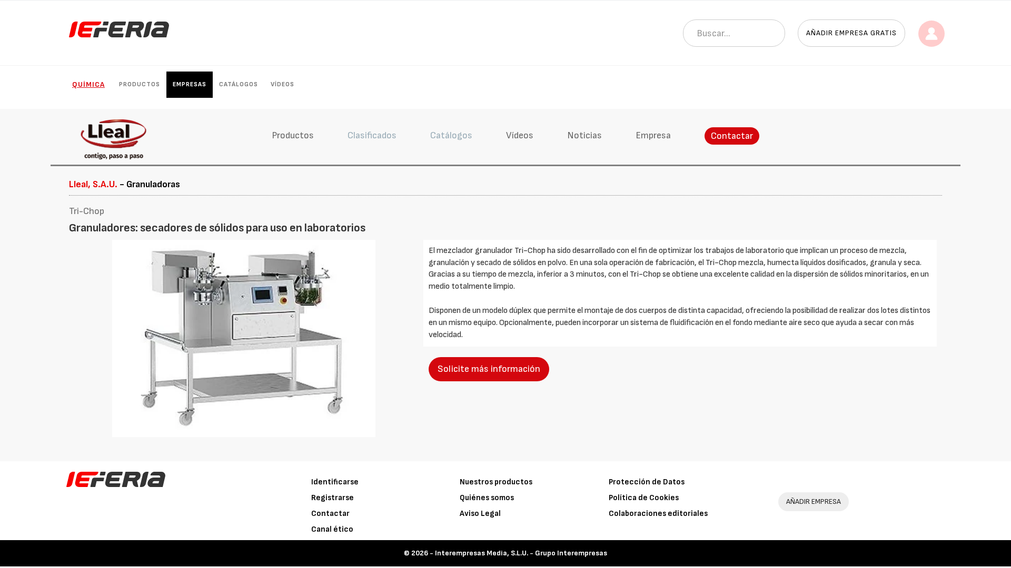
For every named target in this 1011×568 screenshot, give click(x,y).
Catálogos (238, 84)
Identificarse (335, 482)
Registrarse (332, 498)
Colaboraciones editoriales (658, 514)
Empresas (189, 84)
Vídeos (282, 84)
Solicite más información (489, 368)
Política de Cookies (644, 498)
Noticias (584, 135)
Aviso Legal (480, 514)
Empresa (653, 135)
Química (88, 84)
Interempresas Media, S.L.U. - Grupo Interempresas (521, 553)
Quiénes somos (487, 498)
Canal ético (332, 529)
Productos (139, 84)
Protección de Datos (647, 482)
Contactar (732, 135)
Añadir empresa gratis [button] (851, 32)
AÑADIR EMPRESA (813, 501)
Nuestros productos (496, 482)
